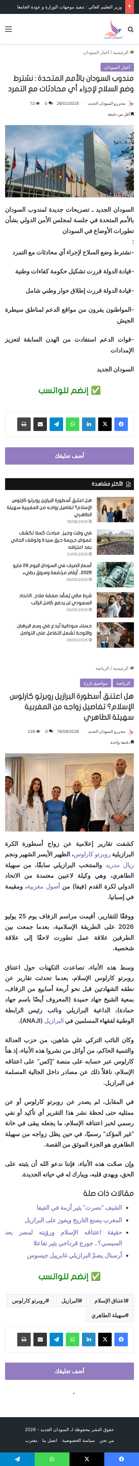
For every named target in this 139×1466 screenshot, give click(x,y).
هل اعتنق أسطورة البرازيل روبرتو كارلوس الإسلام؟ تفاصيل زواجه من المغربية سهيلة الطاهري (49, 507)
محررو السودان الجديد (106, 103)
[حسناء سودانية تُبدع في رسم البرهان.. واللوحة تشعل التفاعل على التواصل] (115, 635)
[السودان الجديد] (113, 29)
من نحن (107, 1440)
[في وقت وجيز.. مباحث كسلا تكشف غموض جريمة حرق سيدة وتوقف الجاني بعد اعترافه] (115, 542)
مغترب (31, 1440)
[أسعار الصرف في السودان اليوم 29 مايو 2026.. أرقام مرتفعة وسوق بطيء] (115, 574)
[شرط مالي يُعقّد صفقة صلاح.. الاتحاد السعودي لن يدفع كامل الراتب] (115, 605)
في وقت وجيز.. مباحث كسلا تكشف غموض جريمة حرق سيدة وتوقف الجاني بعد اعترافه (51, 540)
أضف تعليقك (69, 455)
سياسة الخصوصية (78, 1440)
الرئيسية (121, 52)
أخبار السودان (96, 52)
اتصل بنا (49, 1440)
